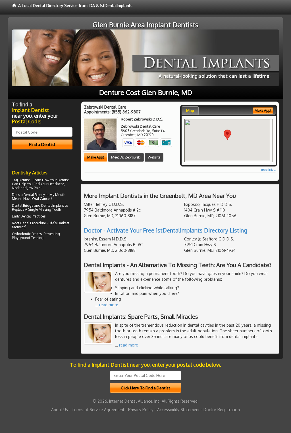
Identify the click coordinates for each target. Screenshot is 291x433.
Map (190, 110)
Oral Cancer (41, 199)
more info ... (268, 169)
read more (108, 304)
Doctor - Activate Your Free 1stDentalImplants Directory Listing (165, 230)
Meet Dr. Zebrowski (126, 157)
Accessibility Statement (178, 409)
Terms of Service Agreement (98, 409)
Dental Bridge (22, 205)
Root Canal (20, 223)
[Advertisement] (41, 290)
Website (154, 157)
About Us (59, 409)
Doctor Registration (221, 409)
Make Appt (95, 157)
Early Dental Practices (28, 216)
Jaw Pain (34, 188)
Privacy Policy (140, 409)
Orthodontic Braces (27, 234)
